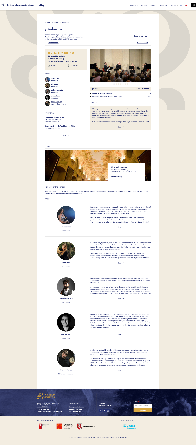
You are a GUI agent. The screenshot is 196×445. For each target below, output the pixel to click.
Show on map (116, 176)
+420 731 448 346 (42, 407)
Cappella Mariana (75, 409)
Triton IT (124, 437)
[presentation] (93, 66)
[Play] (93, 89)
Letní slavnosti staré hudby (82, 437)
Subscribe (143, 410)
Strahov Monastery (56, 56)
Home (47, 22)
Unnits (112, 437)
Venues (144, 5)
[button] (114, 84)
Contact (102, 403)
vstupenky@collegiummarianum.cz (49, 411)
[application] (120, 89)
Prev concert (53, 43)
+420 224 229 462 (43, 409)
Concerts (55, 22)
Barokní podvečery (75, 411)
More (64, 135)
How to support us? (105, 405)
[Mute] (143, 89)
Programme (133, 5)
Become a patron (141, 36)
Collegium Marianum (76, 407)
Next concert (142, 43)
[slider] (147, 88)
